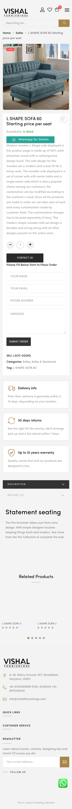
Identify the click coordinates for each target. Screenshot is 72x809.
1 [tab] (28, 638)
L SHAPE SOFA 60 (25, 368)
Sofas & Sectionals (44, 361)
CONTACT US (25, 258)
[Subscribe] (64, 762)
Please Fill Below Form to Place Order (31, 265)
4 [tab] (40, 638)
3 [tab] (36, 638)
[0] (57, 9)
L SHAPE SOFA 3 (46, 623)
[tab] (36, 484)
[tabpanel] (18, 609)
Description (17, 484)
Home (7, 33)
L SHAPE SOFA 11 (11, 623)
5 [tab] (44, 638)
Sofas (19, 33)
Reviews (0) (16, 495)
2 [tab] (32, 638)
